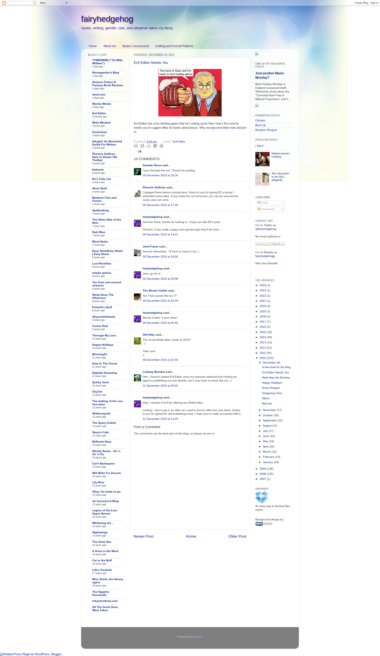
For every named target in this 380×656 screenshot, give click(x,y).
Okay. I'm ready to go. (106, 491)
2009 (263, 468)
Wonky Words (101, 103)
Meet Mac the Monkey (276, 377)
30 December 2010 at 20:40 (160, 322)
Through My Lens (104, 335)
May (266, 441)
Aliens (266, 398)
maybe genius (101, 272)
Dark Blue (98, 232)
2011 (263, 352)
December (270, 362)
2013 (263, 342)
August (267, 425)
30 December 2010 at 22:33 (160, 359)
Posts (264, 202)
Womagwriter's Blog (105, 72)
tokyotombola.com (105, 600)
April (266, 446)
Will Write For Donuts (106, 473)
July (266, 430)
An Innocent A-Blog (105, 501)
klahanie (98, 169)
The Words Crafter (155, 290)
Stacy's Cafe (100, 432)
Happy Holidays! (272, 382)
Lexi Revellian (101, 263)
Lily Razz (98, 482)
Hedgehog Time (272, 393)
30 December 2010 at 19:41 (160, 234)
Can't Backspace (103, 463)
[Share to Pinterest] (161, 146)
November (270, 410)
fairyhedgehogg (265, 256)
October (268, 415)
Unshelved (99, 132)
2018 (263, 316)
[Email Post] (139, 151)
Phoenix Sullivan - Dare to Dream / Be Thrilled (104, 157)
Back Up (260, 125)
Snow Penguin (271, 387)
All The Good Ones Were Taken (105, 609)
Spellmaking (100, 210)
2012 (263, 347)
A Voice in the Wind (105, 551)
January (268, 462)
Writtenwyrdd (101, 413)
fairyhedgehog (107, 19)
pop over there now (223, 127)
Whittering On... (102, 523)
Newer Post (143, 536)
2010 (263, 358)
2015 (263, 332)
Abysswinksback (103, 316)
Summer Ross (152, 165)
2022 (263, 295)
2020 (263, 306)
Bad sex (267, 403)
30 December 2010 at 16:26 (160, 175)
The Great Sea (101, 541)
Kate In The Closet (104, 363)
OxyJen (97, 391)
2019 (263, 311)
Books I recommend (136, 46)
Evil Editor (179, 141)
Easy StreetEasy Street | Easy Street (107, 252)
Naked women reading (281, 155)
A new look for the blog (276, 367)
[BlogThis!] (142, 146)
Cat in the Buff (102, 560)
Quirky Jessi (100, 382)
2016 (263, 326)
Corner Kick (100, 326)
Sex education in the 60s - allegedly (280, 176)
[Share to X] (149, 146)
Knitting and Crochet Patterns (174, 46)
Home (93, 46)
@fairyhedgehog (265, 228)
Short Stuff (99, 188)
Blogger (197, 636)
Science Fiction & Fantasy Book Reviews (107, 84)
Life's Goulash (102, 569)
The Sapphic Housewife (100, 593)
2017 (263, 321)
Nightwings (100, 532)
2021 (263, 300)
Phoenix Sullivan (154, 187)
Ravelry (268, 252)
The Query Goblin (104, 422)
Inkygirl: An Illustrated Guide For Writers (107, 143)
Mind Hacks (100, 241)
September (270, 420)
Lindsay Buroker (154, 371)
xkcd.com (98, 94)
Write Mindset (101, 122)
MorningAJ (99, 354)
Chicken (260, 120)
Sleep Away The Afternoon (103, 296)
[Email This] (136, 146)
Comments (267, 209)
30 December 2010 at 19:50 (160, 256)
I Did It (259, 145)
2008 (263, 473)
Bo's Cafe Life (101, 178)
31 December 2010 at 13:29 (160, 418)
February (269, 456)
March (267, 451)
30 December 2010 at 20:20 (160, 300)
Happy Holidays (103, 344)
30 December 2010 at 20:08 (160, 278)
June (266, 436)
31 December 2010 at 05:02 (160, 385)
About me (110, 46)
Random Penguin (266, 129)
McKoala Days (101, 441)
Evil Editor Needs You (151, 63)
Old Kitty (149, 334)
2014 (263, 337)
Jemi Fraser (150, 246)
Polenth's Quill (102, 307)
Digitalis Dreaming (104, 372)
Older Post (237, 536)
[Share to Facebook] (155, 146)
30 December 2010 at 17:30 (160, 205)
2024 (263, 285)
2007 (263, 479)
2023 (263, 290)
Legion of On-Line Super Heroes (104, 512)
